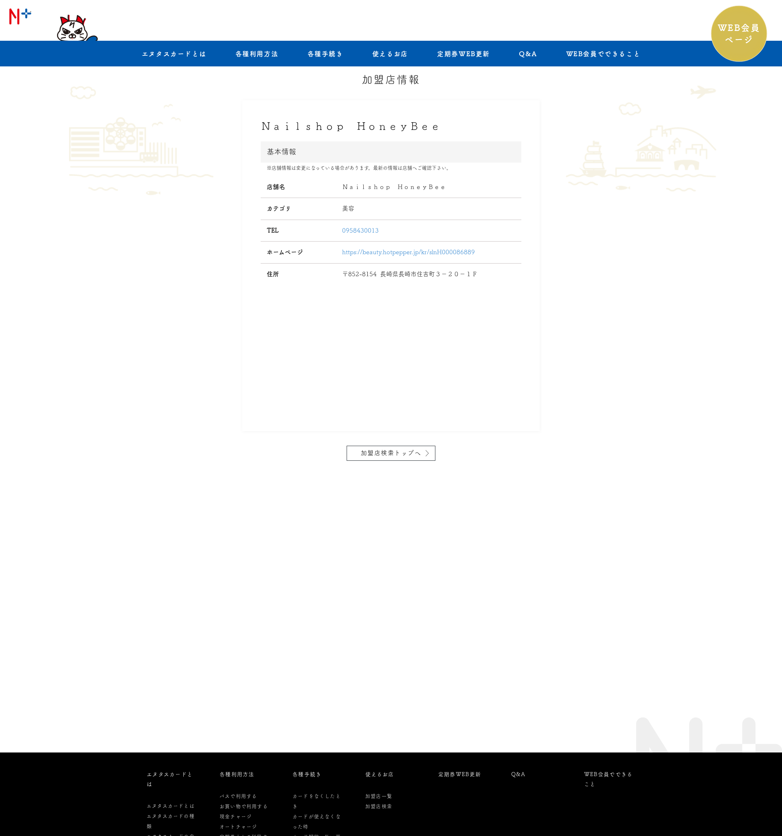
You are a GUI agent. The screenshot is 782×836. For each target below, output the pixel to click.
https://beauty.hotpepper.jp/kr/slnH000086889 (408, 252)
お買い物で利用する (244, 806)
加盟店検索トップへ (391, 453)
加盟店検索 (378, 806)
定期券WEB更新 (463, 54)
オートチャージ (238, 826)
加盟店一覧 (378, 796)
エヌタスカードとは (174, 54)
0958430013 (360, 230)
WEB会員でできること (603, 54)
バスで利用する (238, 796)
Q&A (528, 54)
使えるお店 (390, 54)
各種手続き (325, 54)
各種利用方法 (257, 54)
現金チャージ (236, 816)
